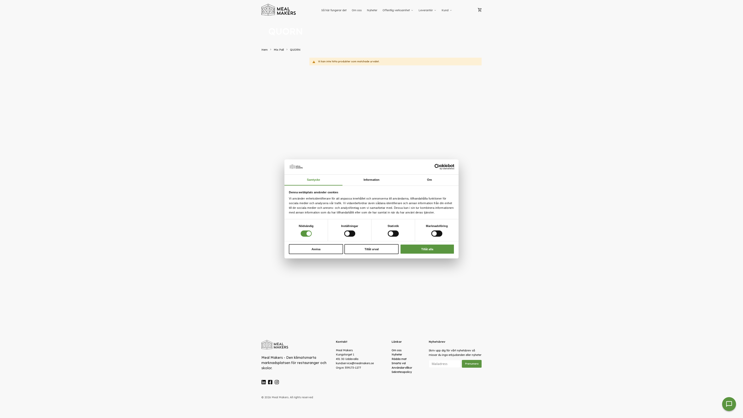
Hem (264, 49)
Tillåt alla (427, 249)
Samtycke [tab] (313, 179)
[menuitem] (334, 10)
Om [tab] (429, 179)
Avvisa (316, 249)
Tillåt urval (372, 249)
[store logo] (278, 9)
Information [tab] (371, 179)
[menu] (387, 10)
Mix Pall (279, 49)
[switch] (349, 233)
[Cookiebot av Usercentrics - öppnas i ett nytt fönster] (437, 167)
